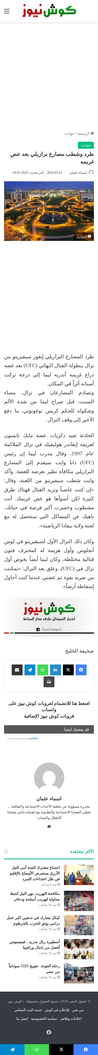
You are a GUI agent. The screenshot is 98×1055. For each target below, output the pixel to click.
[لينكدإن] (55, 669)
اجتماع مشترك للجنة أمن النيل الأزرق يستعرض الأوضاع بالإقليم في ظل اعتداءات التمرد (35, 873)
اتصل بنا (22, 1019)
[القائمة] (7, 13)
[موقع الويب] (49, 826)
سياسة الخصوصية (44, 1019)
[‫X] (68, 669)
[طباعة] (49, 681)
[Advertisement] (49, 76)
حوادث (70, 133)
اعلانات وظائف (71, 1019)
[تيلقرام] (29, 669)
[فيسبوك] (81, 669)
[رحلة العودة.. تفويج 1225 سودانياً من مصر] (79, 973)
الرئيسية (84, 133)
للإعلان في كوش (57, 1010)
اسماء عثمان (78, 173)
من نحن (78, 1010)
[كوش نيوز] (49, 11)
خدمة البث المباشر (28, 1010)
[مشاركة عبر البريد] (17, 669)
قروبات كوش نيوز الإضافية (49, 716)
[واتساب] (42, 669)
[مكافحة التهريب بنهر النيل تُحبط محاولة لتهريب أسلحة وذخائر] (79, 901)
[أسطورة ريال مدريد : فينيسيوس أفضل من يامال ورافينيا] (79, 949)
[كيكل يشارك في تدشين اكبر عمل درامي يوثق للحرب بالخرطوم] (79, 925)
